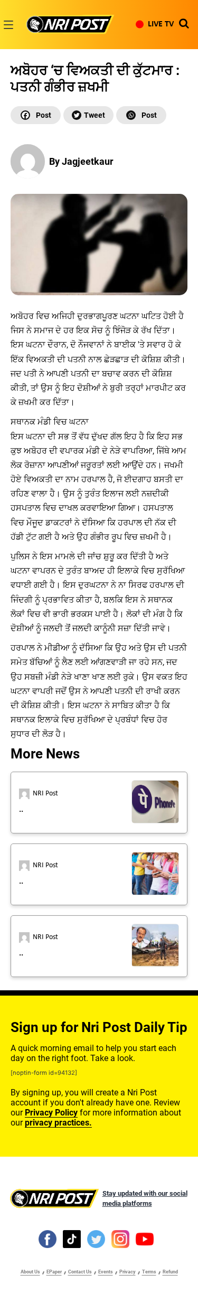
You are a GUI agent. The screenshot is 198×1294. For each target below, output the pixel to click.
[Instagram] (120, 1238)
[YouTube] (145, 1238)
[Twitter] (88, 115)
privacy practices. (58, 1123)
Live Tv (161, 24)
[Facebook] (36, 115)
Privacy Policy (51, 1113)
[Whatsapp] (141, 115)
